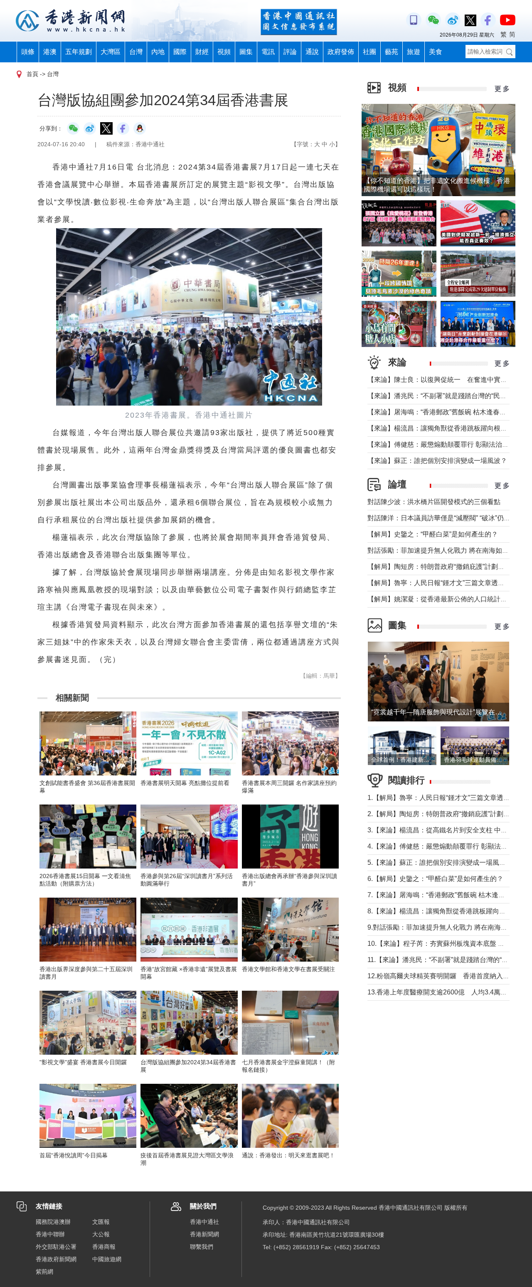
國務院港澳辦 (53, 1221)
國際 (180, 51)
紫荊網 (44, 1271)
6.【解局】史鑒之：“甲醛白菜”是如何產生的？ (435, 878)
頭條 (27, 51)
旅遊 (413, 51)
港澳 (50, 51)
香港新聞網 (204, 1234)
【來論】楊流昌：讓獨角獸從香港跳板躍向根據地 (440, 428)
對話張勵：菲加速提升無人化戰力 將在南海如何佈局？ (448, 550)
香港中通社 (204, 1221)
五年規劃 (78, 51)
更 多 (502, 88)
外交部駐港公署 (56, 1246)
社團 (369, 51)
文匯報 (101, 1221)
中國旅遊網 (106, 1259)
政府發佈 (341, 51)
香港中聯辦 (50, 1234)
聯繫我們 (201, 1246)
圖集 (246, 51)
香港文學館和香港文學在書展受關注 (288, 969)
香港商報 (104, 1246)
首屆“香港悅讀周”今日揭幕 (73, 1155)
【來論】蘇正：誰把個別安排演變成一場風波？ (437, 460)
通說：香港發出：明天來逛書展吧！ (288, 1155)
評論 (290, 51)
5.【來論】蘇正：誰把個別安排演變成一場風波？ (439, 862)
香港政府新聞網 (56, 1259)
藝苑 (391, 51)
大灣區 (111, 51)
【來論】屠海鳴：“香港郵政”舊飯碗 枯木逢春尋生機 (443, 412)
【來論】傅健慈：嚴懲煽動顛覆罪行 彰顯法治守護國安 (448, 444)
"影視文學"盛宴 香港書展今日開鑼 (83, 1062)
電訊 (268, 51)
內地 (158, 51)
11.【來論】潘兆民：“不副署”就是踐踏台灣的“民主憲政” (448, 959)
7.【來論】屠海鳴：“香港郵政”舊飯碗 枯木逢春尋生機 (446, 894)
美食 (435, 51)
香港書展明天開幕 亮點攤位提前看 (184, 783)
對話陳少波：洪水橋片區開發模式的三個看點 (433, 501)
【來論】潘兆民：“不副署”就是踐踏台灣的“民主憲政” (444, 395)
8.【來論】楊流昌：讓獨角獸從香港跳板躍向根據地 (443, 911)
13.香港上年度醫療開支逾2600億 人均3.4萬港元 (440, 992)
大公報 (101, 1234)
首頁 (32, 74)
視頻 (224, 51)
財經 (202, 51)
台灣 (136, 51)
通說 (312, 51)
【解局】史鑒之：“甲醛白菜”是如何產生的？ (432, 534)
